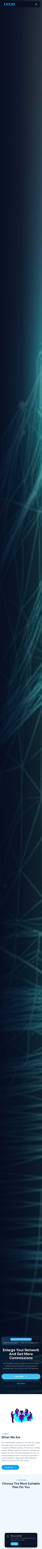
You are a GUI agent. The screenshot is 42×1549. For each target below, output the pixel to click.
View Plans (21, 1383)
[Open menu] (36, 4)
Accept (14, 1544)
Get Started (9, 1467)
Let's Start (19, 1376)
